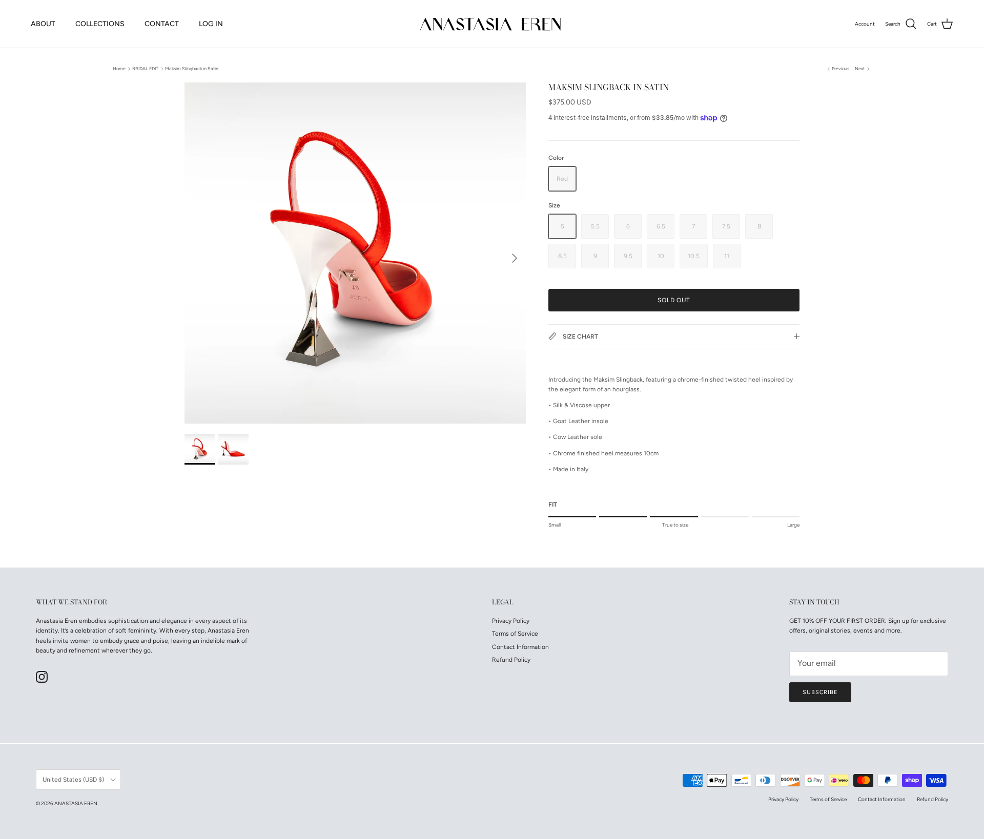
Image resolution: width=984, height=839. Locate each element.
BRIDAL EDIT (145, 68)
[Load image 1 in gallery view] (355, 253)
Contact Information (520, 647)
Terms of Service (515, 633)
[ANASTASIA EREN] (492, 23)
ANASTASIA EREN (75, 803)
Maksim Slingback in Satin (191, 68)
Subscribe (820, 692)
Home (119, 68)
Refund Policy (511, 659)
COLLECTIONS (100, 23)
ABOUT (43, 23)
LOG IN (211, 23)
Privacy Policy (510, 620)
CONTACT (162, 23)
